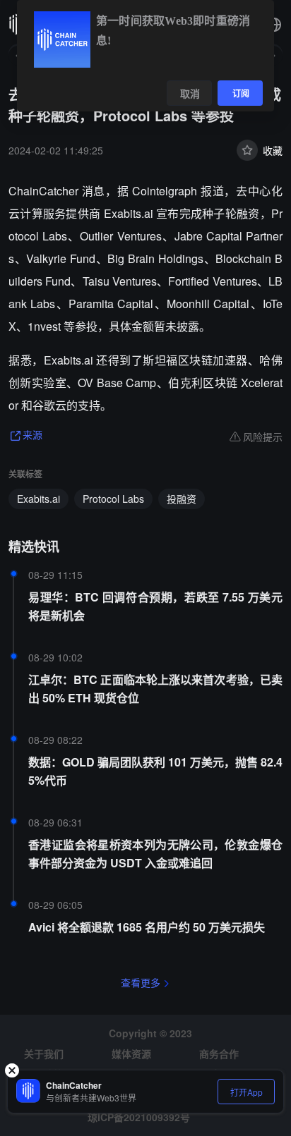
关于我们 (44, 1053)
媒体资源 (131, 1053)
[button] (274, 24)
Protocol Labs (113, 498)
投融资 (181, 498)
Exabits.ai (38, 498)
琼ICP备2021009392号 (139, 1117)
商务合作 (219, 1053)
